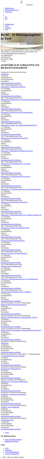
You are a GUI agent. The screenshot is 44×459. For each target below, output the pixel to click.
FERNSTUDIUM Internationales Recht (14, 305)
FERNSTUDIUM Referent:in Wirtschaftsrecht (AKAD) (19, 317)
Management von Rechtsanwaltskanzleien (14, 381)
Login (7, 432)
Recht (7, 26)
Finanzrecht (4, 343)
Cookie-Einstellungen (12, 454)
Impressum (8, 450)
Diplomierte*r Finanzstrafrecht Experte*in (14, 138)
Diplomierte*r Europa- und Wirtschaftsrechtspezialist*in (19, 125)
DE (6, 17)
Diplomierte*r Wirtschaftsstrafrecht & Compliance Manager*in (21, 215)
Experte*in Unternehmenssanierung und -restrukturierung (19, 279)
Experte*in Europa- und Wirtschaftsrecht (14, 253)
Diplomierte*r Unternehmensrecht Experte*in (15, 176)
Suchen (23, 43)
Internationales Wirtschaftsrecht (11, 369)
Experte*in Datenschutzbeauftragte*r (13, 240)
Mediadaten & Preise (11, 441)
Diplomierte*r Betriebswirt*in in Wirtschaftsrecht (17, 112)
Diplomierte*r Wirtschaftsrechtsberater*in (14, 202)
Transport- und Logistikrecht (10, 407)
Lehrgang (8, 28)
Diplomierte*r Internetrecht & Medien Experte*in (17, 151)
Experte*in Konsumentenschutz (11, 266)
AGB (6, 448)
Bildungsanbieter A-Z (12, 10)
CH (6, 19)
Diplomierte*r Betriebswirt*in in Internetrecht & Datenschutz (20, 99)
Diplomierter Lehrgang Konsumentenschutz (15, 228)
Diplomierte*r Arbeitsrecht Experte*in (13, 87)
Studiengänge (9, 8)
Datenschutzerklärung (12, 452)
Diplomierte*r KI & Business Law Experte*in (16, 164)
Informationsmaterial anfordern (11, 83)
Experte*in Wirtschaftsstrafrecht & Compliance (16, 292)
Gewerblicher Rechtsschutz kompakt (13, 356)
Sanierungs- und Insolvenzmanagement (13, 394)
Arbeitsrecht (5, 74)
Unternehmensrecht (7, 420)
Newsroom (8, 12)
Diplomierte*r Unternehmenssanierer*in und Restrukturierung (21, 189)
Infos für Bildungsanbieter (13, 439)
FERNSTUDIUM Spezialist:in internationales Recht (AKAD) (21, 330)
